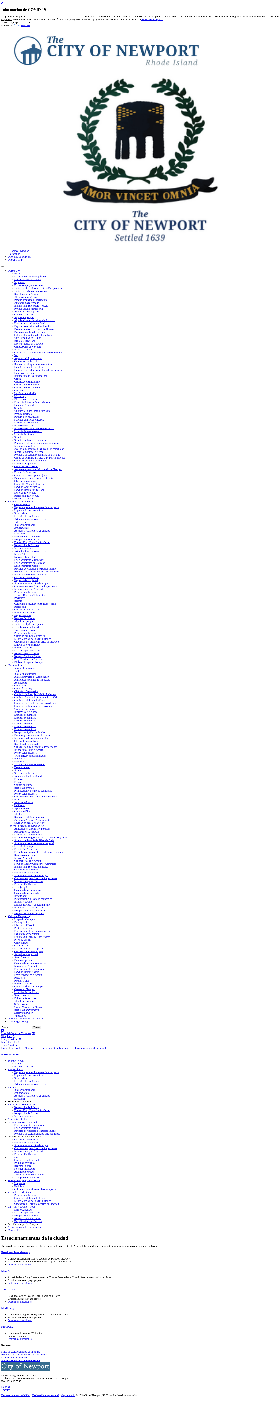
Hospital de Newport (25, 492)
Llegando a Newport (24, 919)
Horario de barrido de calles (28, 367)
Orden (17, 378)
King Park (7, 1326)
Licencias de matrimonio (26, 516)
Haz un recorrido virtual (26, 933)
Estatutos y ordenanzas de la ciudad (32, 735)
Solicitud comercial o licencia (29, 419)
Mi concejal (20, 396)
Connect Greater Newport (27, 860)
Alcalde (18, 814)
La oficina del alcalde (25, 393)
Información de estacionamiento (30, 375)
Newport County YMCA (27, 486)
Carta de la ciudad (23, 314)
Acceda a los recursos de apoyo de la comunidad (39, 448)
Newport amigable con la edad (30, 732)
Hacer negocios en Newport (28, 343)
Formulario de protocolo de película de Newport (39, 852)
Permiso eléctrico (23, 413)
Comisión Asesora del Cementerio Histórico (36, 697)
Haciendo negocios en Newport (24, 825)
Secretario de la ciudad (25, 773)
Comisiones (20, 685)
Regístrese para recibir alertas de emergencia (36, 507)
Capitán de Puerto (23, 784)
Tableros (18, 671)
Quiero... (13, 270)
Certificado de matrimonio (27, 387)
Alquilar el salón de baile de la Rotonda (34, 320)
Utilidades (19, 805)
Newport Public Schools (26, 545)
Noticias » (6, 1387)
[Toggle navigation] (2, 266)
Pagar (17, 273)
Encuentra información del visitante (32, 402)
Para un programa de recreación (30, 299)
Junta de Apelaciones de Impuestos (32, 679)
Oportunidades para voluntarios (30, 963)
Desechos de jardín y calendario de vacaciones (38, 370)
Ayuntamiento (21, 527)
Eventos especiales (23, 960)
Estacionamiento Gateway (15, 1252)
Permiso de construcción (26, 416)
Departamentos (22, 767)
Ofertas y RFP (15, 259)
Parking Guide (21, 922)
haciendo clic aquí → (152, 19)
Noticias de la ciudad (25, 373)
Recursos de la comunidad (27, 536)
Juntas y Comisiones (24, 524)
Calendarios (14, 253)
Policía (17, 799)
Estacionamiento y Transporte (29, 560)
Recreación (20, 606)
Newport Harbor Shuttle (26, 653)
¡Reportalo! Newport (18, 250)
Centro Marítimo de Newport (29, 986)
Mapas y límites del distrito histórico (32, 638)
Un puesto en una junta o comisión (32, 411)
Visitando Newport (18, 916)
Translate (25, 25)
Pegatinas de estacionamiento (29, 510)
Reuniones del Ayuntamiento (29, 817)
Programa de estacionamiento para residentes (37, 571)
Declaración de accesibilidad (15, 1395)
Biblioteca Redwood (24, 340)
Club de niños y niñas (25, 481)
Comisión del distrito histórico (29, 635)
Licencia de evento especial (28, 431)
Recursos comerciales (25, 855)
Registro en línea (22, 615)
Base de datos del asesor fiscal (29, 323)
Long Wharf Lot (9, 1039)
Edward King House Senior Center (32, 542)
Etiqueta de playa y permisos (29, 285)
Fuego (17, 782)
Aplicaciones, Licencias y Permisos (32, 828)
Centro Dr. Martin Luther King (30, 460)
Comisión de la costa (24, 709)
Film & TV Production (26, 849)
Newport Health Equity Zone (29, 489)
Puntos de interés (23, 928)
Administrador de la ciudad (28, 776)
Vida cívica (20, 522)
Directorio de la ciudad (26, 399)
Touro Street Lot (9, 1045)
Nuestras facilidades (24, 618)
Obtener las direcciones (20, 1264)
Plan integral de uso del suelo (29, 907)
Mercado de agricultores (26, 463)
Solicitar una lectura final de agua (31, 583)
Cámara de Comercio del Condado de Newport (38, 352)
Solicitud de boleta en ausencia (30, 440)
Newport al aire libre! (25, 557)
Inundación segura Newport (28, 589)
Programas (19, 598)
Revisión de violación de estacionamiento (35, 568)
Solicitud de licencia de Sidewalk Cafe (34, 840)
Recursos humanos (24, 787)
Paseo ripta (19, 977)
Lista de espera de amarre (27, 650)
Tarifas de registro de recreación (30, 291)
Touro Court (8, 1289)
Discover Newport (23, 1012)
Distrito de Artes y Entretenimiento (32, 904)
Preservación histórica (25, 592)
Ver (16, 355)
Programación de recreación (28, 308)
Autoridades (20, 682)
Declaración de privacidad (45, 1395)
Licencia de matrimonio (26, 422)
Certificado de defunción (27, 384)
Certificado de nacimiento (27, 381)
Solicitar (18, 408)
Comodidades (21, 942)
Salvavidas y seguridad (26, 954)
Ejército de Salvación (25, 472)
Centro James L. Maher (26, 466)
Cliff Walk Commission (26, 691)
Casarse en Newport (24, 989)
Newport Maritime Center (27, 656)
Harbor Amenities (23, 647)
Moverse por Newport (25, 966)
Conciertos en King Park (27, 609)
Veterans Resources (24, 548)
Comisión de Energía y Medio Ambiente (35, 694)
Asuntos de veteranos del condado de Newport (38, 469)
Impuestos (19, 282)
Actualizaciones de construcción (30, 519)
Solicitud (18, 437)
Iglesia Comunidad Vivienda (28, 451)
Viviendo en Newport (19, 501)
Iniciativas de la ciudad (26, 711)
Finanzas (18, 779)
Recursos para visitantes (26, 1009)
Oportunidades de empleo (27, 890)
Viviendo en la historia (25, 630)
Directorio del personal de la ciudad (26, 1018)
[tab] (140, 1054)
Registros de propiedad (26, 580)
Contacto (18, 390)
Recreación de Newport (26, 495)
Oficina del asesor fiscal (26, 577)
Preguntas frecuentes (24, 612)
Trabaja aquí (20, 887)
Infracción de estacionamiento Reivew (20, 1360)
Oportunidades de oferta (26, 893)
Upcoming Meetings (18, 1021)
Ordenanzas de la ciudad (26, 361)
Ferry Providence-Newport (28, 659)
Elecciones (19, 533)
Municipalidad (16, 665)
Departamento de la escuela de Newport (34, 329)
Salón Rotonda (21, 957)
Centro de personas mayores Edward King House (39, 457)
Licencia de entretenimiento (28, 834)
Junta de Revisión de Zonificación (31, 676)
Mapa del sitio (68, 1395)
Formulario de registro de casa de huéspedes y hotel (40, 837)
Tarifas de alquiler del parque (29, 624)
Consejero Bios (22, 811)
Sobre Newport (15, 1060)
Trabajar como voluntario (27, 627)
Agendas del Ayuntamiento (28, 358)
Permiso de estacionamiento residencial (34, 428)
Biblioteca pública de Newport (30, 332)
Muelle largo (8, 1308)
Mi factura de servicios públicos (30, 276)
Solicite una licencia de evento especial (34, 843)
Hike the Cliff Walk (24, 925)
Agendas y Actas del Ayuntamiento (32, 530)
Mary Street (8, 1271)
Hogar (4, 1048)
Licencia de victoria (24, 434)
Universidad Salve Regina (27, 337)
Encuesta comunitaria (25, 714)
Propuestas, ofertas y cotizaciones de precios (36, 443)
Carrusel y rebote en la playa (28, 951)
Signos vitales (21, 513)
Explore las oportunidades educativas (33, 326)
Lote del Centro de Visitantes (16, 1033)
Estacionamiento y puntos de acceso (32, 931)
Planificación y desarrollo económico (33, 790)
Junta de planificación (25, 673)
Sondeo (18, 770)
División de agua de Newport (29, 662)
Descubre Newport (24, 405)
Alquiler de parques (24, 317)
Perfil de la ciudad (23, 1066)
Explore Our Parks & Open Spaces (32, 936)
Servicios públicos (23, 802)
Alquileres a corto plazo (26, 311)
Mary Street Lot (9, 1042)
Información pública (24, 446)
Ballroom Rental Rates (25, 998)
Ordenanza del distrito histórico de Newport (36, 641)
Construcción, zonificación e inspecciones (35, 586)
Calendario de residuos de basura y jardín (35, 603)
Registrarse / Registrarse (26, 294)
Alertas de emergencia (25, 297)
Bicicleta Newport (23, 498)
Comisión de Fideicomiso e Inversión (33, 706)
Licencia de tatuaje (23, 846)
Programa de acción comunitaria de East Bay (37, 454)
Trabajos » (6, 1389)
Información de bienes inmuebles (31, 574)
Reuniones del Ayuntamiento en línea (33, 364)
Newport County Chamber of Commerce (35, 863)
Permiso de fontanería (25, 425)
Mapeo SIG (20, 554)
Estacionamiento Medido (27, 565)
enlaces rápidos (22, 504)
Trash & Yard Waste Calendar (29, 764)
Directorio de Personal (19, 256)
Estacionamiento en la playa (28, 948)
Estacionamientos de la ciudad (29, 562)
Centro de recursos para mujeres (30, 475)
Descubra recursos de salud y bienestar (34, 478)
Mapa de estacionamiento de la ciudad (20, 1351)
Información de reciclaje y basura (31, 305)
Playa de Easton (22, 939)
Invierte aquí (20, 896)
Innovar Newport (23, 349)
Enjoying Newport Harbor (27, 644)
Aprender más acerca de (26, 302)
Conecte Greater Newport (27, 346)
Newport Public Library (26, 539)
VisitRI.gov (20, 1015)
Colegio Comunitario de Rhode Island (33, 335)
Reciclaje (19, 600)
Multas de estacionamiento (27, 279)
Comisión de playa (23, 688)
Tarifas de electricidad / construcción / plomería (38, 288)
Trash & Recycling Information (30, 595)
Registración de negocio (26, 831)
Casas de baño (21, 945)
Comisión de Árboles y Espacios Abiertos (35, 703)
